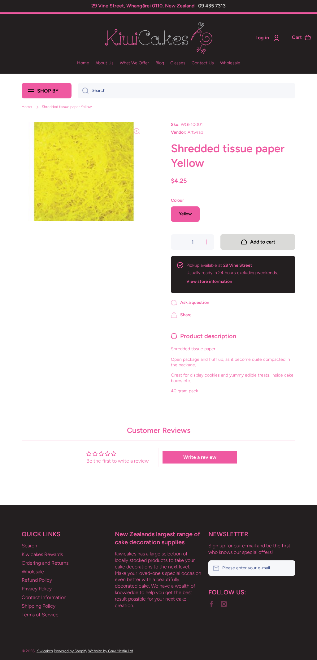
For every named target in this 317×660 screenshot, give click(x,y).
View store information (209, 281)
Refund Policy (37, 580)
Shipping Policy (38, 606)
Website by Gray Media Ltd (110, 651)
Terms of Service (40, 615)
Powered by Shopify (70, 651)
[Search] (83, 90)
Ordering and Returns (45, 563)
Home (27, 107)
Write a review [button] (199, 457)
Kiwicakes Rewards (42, 554)
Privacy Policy (37, 589)
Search (29, 546)
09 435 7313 (212, 6)
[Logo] (158, 38)
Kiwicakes (45, 651)
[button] (181, 315)
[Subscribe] (287, 568)
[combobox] (186, 90)
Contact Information (44, 597)
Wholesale (33, 572)
